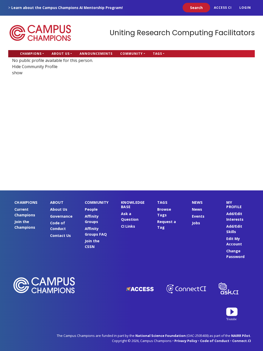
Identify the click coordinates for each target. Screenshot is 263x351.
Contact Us (60, 235)
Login (245, 7)
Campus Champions (40, 33)
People (91, 209)
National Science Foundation (160, 335)
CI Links (128, 226)
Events (198, 216)
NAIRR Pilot (240, 335)
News (197, 209)
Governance (61, 216)
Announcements (96, 53)
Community (131, 53)
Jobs (196, 222)
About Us (61, 53)
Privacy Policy (185, 340)
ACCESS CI (223, 7)
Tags (157, 53)
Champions (31, 53)
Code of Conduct (214, 340)
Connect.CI (241, 340)
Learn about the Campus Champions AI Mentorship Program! (67, 7)
